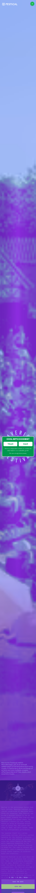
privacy (24, 453)
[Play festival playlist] (32, 4)
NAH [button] (25, 443)
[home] (9, 4)
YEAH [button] (10, 443)
